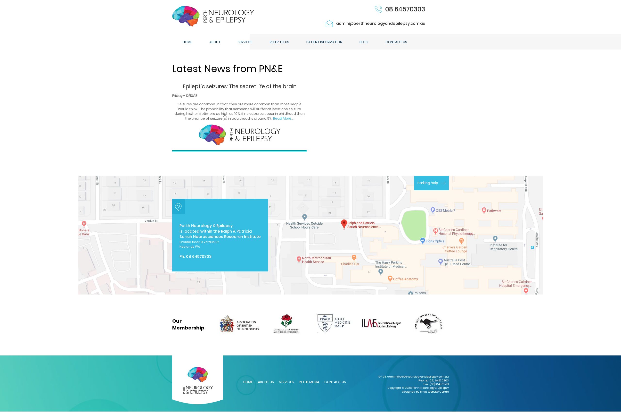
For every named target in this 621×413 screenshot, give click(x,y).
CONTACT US (335, 381)
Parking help (427, 182)
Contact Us (396, 42)
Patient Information (324, 42)
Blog (364, 42)
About (215, 42)
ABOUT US (266, 381)
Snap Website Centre (434, 392)
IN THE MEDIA (309, 381)
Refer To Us (279, 42)
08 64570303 (405, 9)
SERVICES (286, 381)
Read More (282, 118)
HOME (248, 381)
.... (292, 118)
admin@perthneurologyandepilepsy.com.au (380, 23)
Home (187, 42)
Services (245, 42)
